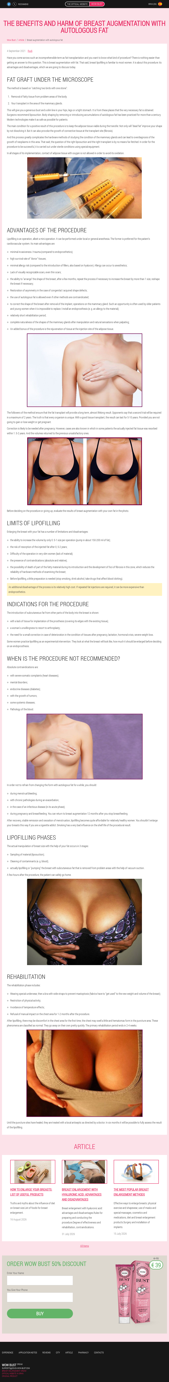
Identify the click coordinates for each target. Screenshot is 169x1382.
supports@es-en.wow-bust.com (16, 1368)
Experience (7, 1352)
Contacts (99, 1352)
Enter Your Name (15, 1273)
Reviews (46, 1352)
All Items (84, 1246)
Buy (40, 1313)
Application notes (28, 1352)
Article (69, 1352)
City (58, 1352)
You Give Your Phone (17, 1290)
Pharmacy (83, 1352)
